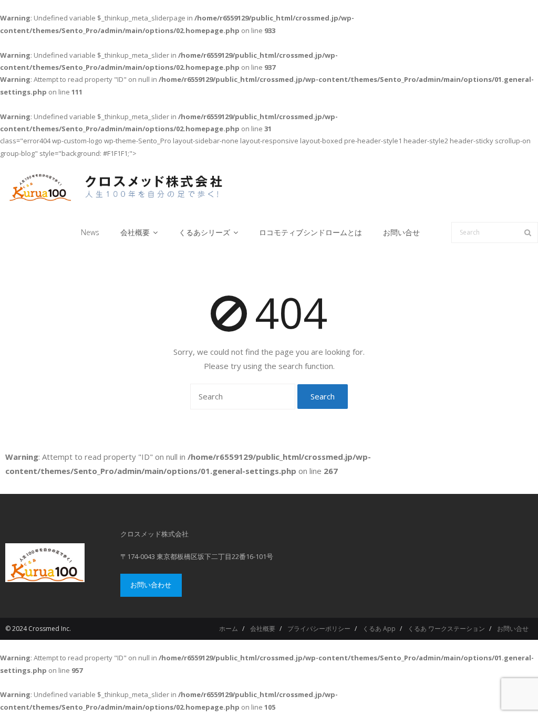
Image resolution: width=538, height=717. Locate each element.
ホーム (228, 628)
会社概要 (262, 628)
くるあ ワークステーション (446, 628)
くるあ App (379, 628)
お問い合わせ (150, 584)
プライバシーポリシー (318, 628)
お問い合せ (513, 628)
